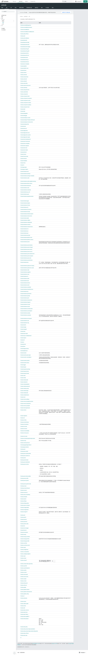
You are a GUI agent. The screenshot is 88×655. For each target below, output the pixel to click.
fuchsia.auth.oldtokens (24, 38)
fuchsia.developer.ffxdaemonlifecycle (27, 119)
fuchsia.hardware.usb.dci (25, 306)
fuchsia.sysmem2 (23, 521)
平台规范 (47, 7)
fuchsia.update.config (24, 593)
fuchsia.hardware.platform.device (26, 239)
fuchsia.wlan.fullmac (24, 614)
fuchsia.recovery (23, 490)
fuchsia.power (23, 457)
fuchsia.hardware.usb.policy (25, 315)
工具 (11, 7)
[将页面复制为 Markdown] (52, 561)
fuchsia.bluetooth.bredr (24, 44)
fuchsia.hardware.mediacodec (26, 222)
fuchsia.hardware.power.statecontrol (27, 253)
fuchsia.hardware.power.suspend (26, 255)
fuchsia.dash (22, 109)
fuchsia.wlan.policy (24, 626)
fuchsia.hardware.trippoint (25, 302)
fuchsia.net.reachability (24, 430)
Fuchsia (21, 16)
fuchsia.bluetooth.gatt (24, 48)
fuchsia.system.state (24, 523)
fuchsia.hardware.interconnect (26, 215)
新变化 (26, 1)
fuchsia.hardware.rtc (24, 276)
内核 (15, 7)
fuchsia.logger (23, 364)
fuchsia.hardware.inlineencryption (26, 213)
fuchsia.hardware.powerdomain (26, 260)
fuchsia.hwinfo (23, 324)
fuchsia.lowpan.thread (24, 373)
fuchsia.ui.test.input (24, 574)
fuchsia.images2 (23, 329)
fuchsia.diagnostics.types (25, 137)
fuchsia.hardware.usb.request (26, 318)
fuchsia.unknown (23, 585)
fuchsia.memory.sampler (25, 405)
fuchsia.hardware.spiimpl (25, 295)
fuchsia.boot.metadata (24, 63)
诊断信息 (36, 7)
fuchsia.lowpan (23, 366)
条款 (18, 652)
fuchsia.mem (22, 397)
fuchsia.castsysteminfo (24, 89)
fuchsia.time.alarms (24, 532)
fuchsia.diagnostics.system (25, 134)
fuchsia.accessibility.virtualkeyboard (27, 31)
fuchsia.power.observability (25, 476)
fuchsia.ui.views (23, 580)
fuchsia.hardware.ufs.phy (25, 304)
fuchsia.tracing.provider (24, 540)
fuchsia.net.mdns (23, 426)
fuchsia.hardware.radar (24, 269)
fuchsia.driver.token (24, 149)
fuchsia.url (22, 595)
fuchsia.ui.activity (23, 543)
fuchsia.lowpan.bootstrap (25, 369)
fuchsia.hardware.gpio (24, 200)
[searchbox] (8, 11)
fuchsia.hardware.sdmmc (25, 282)
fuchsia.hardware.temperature (26, 300)
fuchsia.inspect (23, 337)
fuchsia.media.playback (24, 384)
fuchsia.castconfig (23, 83)
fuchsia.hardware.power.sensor (26, 249)
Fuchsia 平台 (33, 1)
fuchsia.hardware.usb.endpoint (26, 310)
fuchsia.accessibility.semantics (26, 27)
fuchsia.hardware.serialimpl (25, 287)
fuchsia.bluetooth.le (24, 57)
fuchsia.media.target (24, 390)
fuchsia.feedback (23, 160)
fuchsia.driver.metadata (24, 143)
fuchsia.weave (23, 605)
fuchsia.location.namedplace (25, 357)
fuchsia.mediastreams (24, 394)
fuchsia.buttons (23, 70)
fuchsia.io (22, 342)
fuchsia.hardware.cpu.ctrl (25, 192)
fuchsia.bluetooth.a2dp (24, 42)
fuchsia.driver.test (23, 147)
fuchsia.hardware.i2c (24, 207)
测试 (53, 7)
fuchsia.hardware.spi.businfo (25, 293)
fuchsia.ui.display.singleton (25, 553)
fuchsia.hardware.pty (24, 262)
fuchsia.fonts (22, 162)
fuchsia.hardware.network (25, 224)
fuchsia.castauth (23, 81)
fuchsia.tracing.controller (25, 536)
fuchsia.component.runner (25, 100)
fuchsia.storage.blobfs (24, 507)
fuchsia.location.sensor (24, 362)
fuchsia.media (23, 377)
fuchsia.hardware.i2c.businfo (25, 209)
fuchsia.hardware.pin (24, 233)
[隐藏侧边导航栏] (14, 653)
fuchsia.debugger (23, 115)
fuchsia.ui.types (23, 578)
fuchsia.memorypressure (25, 407)
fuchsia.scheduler (23, 496)
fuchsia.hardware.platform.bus (26, 237)
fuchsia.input (22, 331)
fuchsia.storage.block (24, 509)
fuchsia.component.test (24, 106)
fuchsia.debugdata (24, 113)
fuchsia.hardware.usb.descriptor (26, 308)
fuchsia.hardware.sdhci (24, 278)
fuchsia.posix (22, 449)
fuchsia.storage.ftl (23, 511)
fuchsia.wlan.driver (24, 612)
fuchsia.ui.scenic (23, 572)
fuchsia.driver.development (25, 139)
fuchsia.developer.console (25, 117)
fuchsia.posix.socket (24, 451)
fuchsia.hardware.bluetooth (25, 185)
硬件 (42, 7)
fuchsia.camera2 (23, 74)
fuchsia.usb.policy (23, 598)
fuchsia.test (22, 525)
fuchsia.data (22, 111)
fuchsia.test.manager (24, 528)
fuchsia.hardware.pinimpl (25, 235)
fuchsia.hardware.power (25, 241)
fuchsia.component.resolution (26, 98)
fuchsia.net (22, 417)
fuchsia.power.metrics (24, 464)
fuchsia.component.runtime (25, 102)
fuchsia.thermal (23, 530)
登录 (85, 1)
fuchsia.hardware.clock (24, 187)
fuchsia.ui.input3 (23, 560)
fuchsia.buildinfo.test (24, 68)
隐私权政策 (22, 652)
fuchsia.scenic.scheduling (25, 494)
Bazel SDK (21, 7)
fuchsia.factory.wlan (24, 156)
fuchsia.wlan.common (24, 610)
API (6, 7)
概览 (2, 7)
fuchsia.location (23, 352)
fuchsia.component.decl (25, 96)
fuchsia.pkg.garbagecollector (25, 444)
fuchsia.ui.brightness (24, 549)
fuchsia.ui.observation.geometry (26, 563)
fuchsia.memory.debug (24, 399)
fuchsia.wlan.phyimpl (24, 618)
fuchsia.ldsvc (22, 346)
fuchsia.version (23, 601)
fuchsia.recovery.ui (23, 492)
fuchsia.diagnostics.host (25, 132)
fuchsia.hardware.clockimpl (25, 189)
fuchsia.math (22, 375)
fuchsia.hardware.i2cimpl (25, 211)
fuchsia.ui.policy (23, 570)
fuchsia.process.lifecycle (25, 488)
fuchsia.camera (23, 72)
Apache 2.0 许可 (54, 643)
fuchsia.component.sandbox (25, 104)
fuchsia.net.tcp (23, 440)
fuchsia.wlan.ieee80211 (24, 616)
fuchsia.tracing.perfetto (24, 538)
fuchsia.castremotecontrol (25, 85)
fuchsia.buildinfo (23, 66)
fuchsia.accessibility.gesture (25, 25)
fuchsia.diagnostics (24, 130)
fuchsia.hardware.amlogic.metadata (27, 175)
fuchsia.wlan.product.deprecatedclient (27, 628)
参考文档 (20, 1)
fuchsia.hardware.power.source (26, 251)
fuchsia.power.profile (24, 478)
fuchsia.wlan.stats (23, 635)
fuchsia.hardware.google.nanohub (26, 196)
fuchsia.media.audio (24, 379)
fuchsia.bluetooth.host (24, 55)
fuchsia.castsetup (23, 87)
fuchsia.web (22, 607)
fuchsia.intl (22, 339)
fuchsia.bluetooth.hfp (24, 53)
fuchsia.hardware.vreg (24, 322)
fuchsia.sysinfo (23, 517)
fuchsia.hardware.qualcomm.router (27, 267)
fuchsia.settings (23, 501)
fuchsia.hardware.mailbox (25, 220)
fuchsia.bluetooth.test (24, 61)
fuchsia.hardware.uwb (24, 320)
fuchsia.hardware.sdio (24, 280)
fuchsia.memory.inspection (25, 403)
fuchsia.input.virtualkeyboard (25, 335)
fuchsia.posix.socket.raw (25, 455)
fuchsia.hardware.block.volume (26, 183)
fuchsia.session (23, 498)
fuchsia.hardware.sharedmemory (26, 289)
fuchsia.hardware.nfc (24, 228)
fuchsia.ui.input (23, 558)
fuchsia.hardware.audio (24, 177)
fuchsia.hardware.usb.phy (25, 312)
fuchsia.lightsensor (24, 350)
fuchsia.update (23, 587)
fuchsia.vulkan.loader (24, 603)
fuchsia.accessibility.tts (24, 29)
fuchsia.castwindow (24, 91)
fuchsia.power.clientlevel (25, 462)
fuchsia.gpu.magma (24, 169)
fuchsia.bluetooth (23, 40)
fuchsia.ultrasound (23, 583)
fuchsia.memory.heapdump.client (26, 401)
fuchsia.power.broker (24, 459)
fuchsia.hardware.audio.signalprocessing (28, 181)
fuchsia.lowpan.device (24, 371)
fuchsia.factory (23, 154)
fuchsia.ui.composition (24, 551)
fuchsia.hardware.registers (25, 272)
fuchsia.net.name (23, 428)
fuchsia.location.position (25, 360)
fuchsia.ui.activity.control (25, 545)
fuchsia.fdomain (23, 158)
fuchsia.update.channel (24, 589)
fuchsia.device (23, 126)
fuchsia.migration (23, 415)
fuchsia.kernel (23, 344)
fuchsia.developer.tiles (24, 124)
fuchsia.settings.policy (24, 503)
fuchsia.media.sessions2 (25, 386)
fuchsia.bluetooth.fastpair (25, 46)
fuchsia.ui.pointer (23, 565)
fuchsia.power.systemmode (25, 483)
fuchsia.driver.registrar (24, 145)
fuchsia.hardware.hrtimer (25, 205)
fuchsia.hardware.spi (24, 291)
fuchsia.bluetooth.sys (24, 59)
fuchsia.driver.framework (25, 141)
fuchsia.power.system (24, 480)
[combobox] (68, 1)
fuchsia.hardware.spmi (24, 297)
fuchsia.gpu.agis (23, 167)
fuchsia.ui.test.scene (24, 576)
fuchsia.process (23, 485)
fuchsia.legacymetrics (24, 348)
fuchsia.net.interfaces (24, 422)
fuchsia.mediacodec (24, 392)
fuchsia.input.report (24, 333)
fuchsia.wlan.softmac (24, 633)
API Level (2, 19)
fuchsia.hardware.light (24, 218)
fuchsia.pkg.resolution (24, 447)
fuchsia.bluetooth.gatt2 (24, 51)
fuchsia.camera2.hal (24, 76)
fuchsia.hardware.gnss (24, 194)
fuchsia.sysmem (23, 519)
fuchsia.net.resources (24, 432)
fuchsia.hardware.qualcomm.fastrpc (27, 265)
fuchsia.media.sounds (24, 388)
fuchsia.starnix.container (25, 505)
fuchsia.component (24, 94)
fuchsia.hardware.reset (24, 274)
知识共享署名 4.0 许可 (36, 643)
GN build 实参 (29, 7)
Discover (14, 1)
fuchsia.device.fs (23, 128)
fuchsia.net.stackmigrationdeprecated (27, 438)
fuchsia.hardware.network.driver (26, 226)
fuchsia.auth (22, 35)
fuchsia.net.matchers (24, 424)
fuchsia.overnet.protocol (25, 442)
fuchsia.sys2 (22, 515)
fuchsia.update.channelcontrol (26, 591)
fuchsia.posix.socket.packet (25, 453)
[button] (8, 18)
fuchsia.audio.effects (24, 33)
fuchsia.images (23, 327)
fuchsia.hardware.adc (24, 171)
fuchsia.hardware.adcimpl (25, 173)
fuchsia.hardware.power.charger (26, 247)
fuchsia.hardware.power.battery (26, 245)
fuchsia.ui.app (23, 547)
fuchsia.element (23, 152)
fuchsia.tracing (23, 534)
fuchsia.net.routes (23, 436)
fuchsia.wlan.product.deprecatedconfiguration (29, 631)
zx (20, 637)
